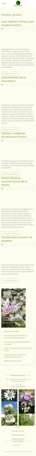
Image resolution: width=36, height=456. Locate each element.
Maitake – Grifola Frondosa (13, 361)
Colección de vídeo (18, 431)
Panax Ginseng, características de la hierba (14, 181)
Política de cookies (18, 439)
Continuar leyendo (10, 73)
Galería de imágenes (18, 435)
